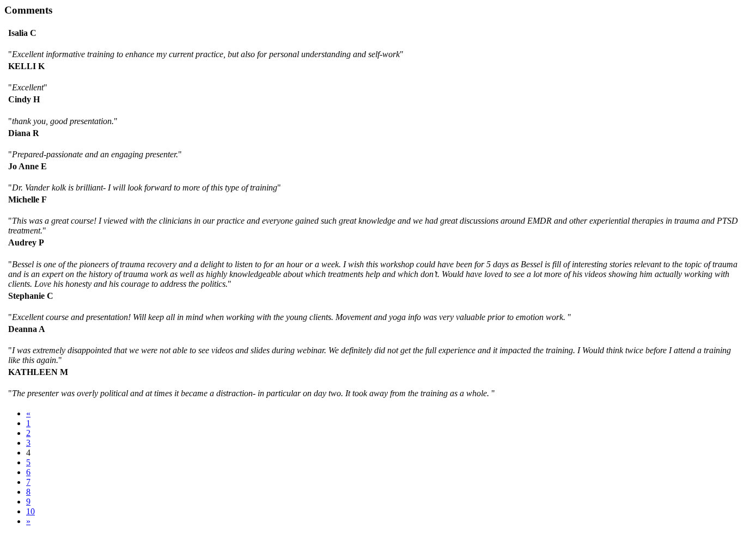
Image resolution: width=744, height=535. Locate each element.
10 (30, 511)
